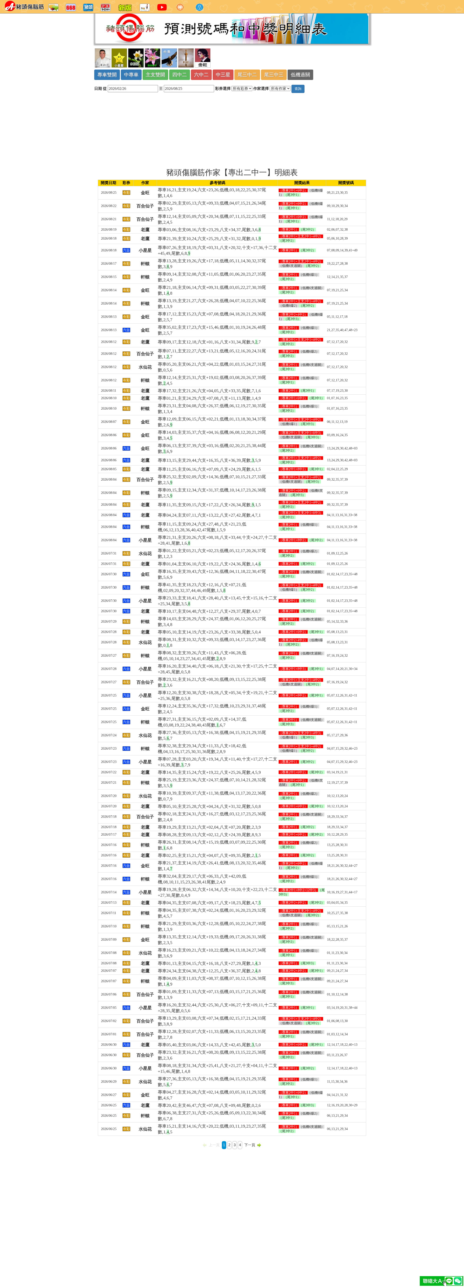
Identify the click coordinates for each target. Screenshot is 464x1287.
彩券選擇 (223, 88)
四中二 (179, 74)
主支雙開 (155, 74)
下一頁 (249, 1145)
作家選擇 (261, 88)
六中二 (201, 74)
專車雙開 (107, 74)
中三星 (223, 74)
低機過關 (300, 74)
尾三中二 (247, 74)
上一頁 (214, 1145)
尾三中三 (273, 74)
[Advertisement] (232, 130)
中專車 (131, 74)
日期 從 (100, 88)
